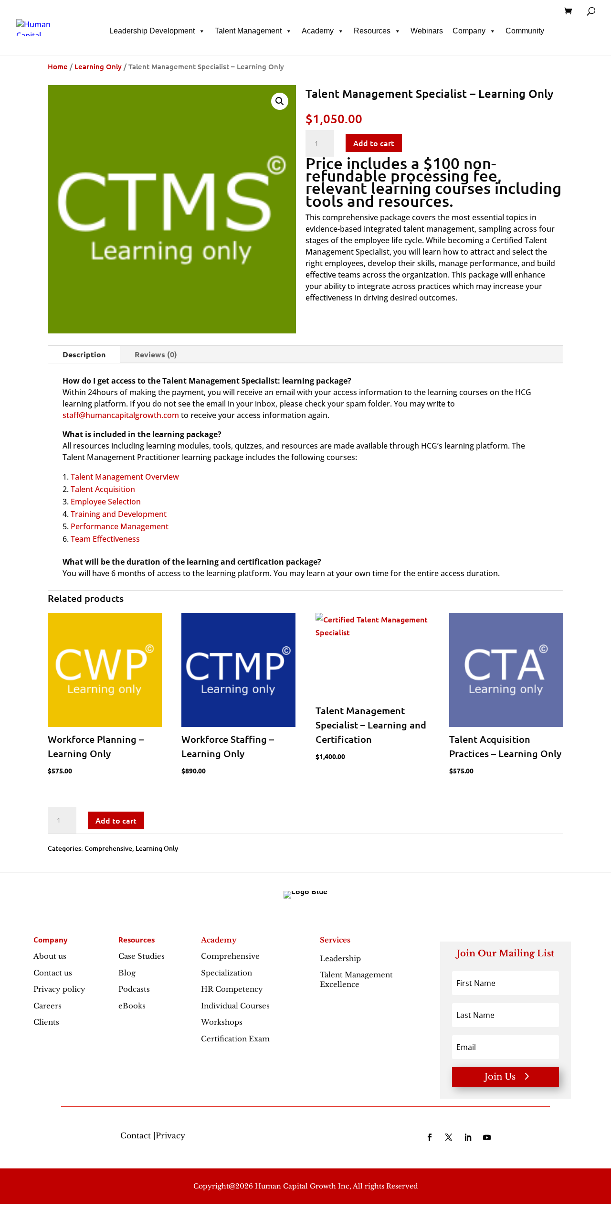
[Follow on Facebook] (429, 1137)
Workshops (221, 1022)
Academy (318, 31)
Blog (127, 972)
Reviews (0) (156, 354)
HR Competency (232, 989)
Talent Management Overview (125, 476)
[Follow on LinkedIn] (467, 1137)
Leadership (361, 958)
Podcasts (134, 989)
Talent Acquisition (103, 489)
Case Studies (141, 956)
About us (49, 956)
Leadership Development (152, 31)
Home (58, 66)
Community (525, 31)
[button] (279, 101)
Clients (46, 1022)
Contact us (52, 972)
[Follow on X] (448, 1137)
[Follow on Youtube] (487, 1137)
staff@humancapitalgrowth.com (121, 415)
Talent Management (248, 31)
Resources (372, 31)
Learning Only (98, 66)
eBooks (132, 1005)
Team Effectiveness (105, 539)
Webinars (427, 31)
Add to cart (373, 143)
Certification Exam (235, 1038)
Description (84, 354)
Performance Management (120, 526)
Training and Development (119, 514)
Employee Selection (106, 501)
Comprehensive (108, 848)
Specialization (226, 972)
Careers (47, 1005)
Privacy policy (59, 989)
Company (469, 31)
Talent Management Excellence (356, 979)
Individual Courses (235, 1005)
